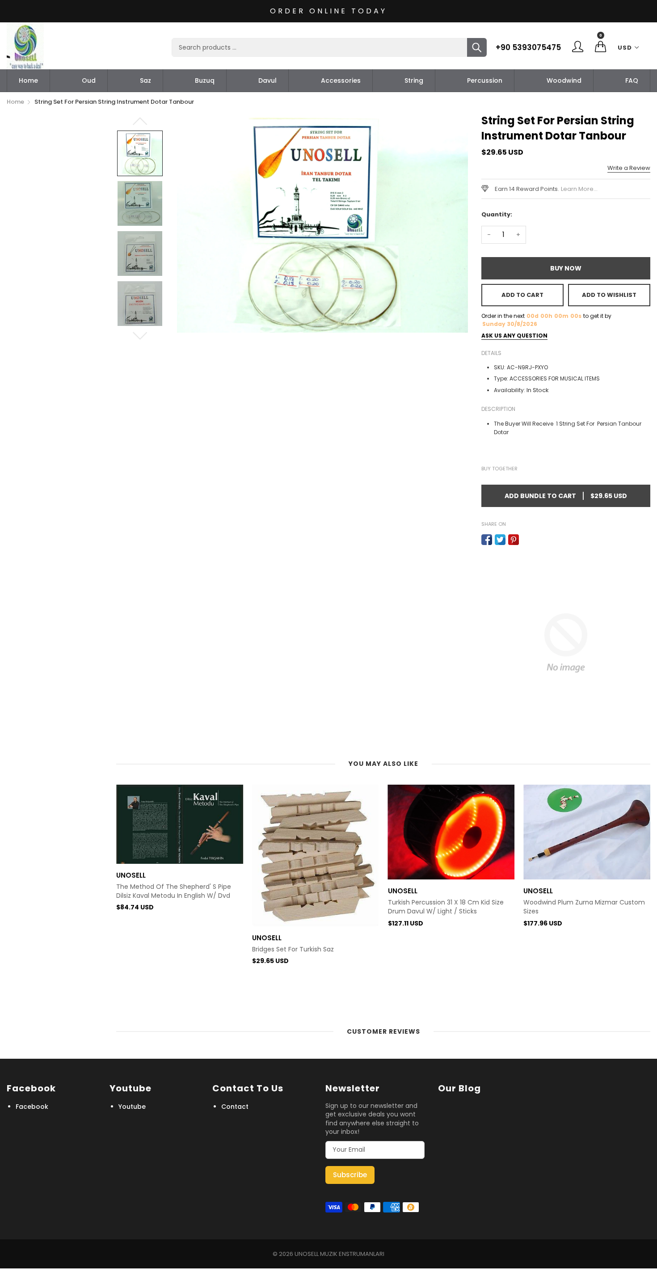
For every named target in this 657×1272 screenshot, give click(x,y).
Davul (267, 80)
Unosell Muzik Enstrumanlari (339, 1254)
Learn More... (579, 189)
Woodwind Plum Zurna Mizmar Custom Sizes (584, 907)
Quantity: (496, 214)
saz (145, 80)
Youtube (132, 1106)
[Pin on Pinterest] (513, 539)
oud (89, 80)
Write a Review (628, 168)
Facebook (32, 1106)
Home (28, 80)
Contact (234, 1106)
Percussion (484, 80)
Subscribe (350, 1174)
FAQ (631, 80)
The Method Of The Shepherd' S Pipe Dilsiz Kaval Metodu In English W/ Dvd (173, 891)
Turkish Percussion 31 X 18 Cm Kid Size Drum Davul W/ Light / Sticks (446, 907)
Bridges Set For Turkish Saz (293, 949)
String (413, 80)
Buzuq (205, 80)
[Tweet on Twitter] (500, 539)
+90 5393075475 (528, 47)
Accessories (341, 80)
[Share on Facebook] (486, 539)
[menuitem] (28, 80)
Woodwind (564, 80)
